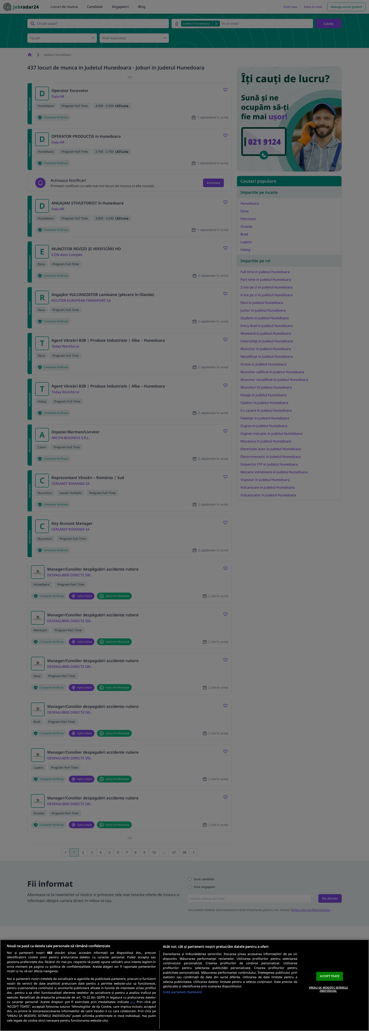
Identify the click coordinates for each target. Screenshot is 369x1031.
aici (132, 1002)
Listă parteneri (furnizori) (182, 992)
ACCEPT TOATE (329, 976)
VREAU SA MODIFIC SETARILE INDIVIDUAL (328, 989)
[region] (184, 985)
